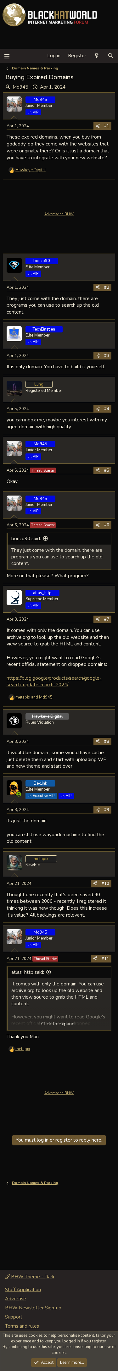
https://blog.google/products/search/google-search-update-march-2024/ (54, 681)
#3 (106, 356)
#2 (106, 287)
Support (13, 1317)
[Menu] (7, 56)
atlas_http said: (27, 972)
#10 (105, 883)
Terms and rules (22, 1326)
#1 (106, 126)
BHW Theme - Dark (32, 1277)
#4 (106, 409)
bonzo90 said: (26, 538)
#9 (106, 810)
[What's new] (97, 56)
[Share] (97, 126)
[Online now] (19, 794)
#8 (106, 741)
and (34, 697)
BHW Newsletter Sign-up (33, 1308)
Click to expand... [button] (59, 1023)
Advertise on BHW (59, 214)
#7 (106, 619)
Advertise (15, 1299)
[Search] (110, 56)
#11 (105, 959)
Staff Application (23, 1289)
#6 (106, 525)
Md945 (20, 87)
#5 (106, 470)
